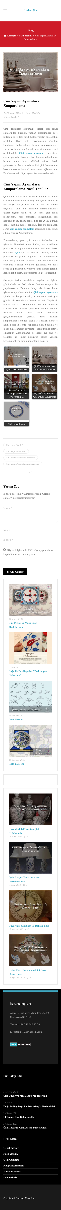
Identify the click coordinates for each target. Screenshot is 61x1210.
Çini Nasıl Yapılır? (14, 445)
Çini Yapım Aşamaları (16, 451)
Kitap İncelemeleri (13, 1165)
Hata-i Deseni (16, 763)
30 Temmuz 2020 (12, 113)
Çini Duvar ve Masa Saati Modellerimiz (25, 1095)
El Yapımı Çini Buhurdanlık (18, 1117)
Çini (17, 252)
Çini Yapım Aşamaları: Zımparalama (22, 464)
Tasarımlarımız (12, 1171)
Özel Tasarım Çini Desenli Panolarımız (25, 1127)
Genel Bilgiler (11, 1148)
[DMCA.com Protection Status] (20, 1044)
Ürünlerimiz (10, 1177)
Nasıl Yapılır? (12, 117)
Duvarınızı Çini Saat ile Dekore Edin (29, 925)
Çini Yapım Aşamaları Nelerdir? (20, 457)
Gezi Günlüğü (11, 1159)
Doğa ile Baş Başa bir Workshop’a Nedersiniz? (29, 1106)
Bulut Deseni (16, 719)
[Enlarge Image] (30, 72)
